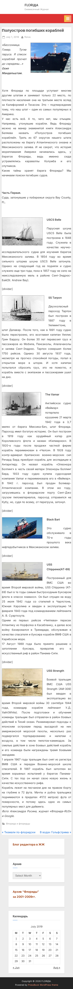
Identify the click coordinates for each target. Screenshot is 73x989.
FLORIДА (31, 5)
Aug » (56, 967)
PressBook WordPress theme (43, 985)
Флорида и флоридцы (18, 823)
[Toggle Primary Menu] (67, 18)
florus (27, 36)
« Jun (16, 967)
